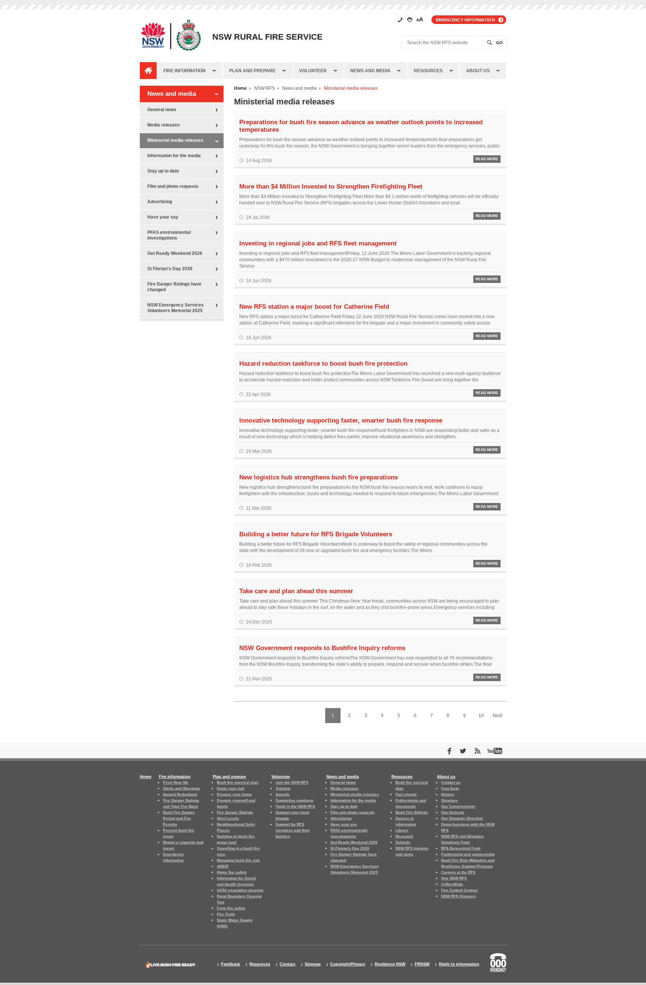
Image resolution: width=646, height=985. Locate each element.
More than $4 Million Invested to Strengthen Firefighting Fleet (330, 186)
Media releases (163, 125)
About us (478, 70)
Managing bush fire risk (238, 860)
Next (497, 715)
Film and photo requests (173, 186)
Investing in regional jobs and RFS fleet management (318, 243)
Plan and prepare (252, 70)
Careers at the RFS (458, 872)
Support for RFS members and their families (293, 830)
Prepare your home (234, 794)
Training (283, 788)
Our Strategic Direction (462, 818)
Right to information (459, 964)
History (447, 794)
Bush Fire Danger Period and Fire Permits (179, 818)
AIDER (222, 866)
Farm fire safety (231, 908)
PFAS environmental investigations (169, 235)
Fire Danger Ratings (235, 812)
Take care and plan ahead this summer (296, 591)
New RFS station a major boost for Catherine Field (314, 306)
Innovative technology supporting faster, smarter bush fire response (340, 420)
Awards (282, 794)
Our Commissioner (458, 806)
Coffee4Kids (452, 884)
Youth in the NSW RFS (295, 806)
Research (404, 836)
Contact (287, 964)
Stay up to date (163, 171)
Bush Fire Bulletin (412, 812)
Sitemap (313, 964)
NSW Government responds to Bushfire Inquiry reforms (322, 647)
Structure (449, 800)
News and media (370, 70)
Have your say (162, 217)
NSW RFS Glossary (458, 896)
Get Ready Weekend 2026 (174, 253)
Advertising (159, 201)
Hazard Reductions (180, 794)
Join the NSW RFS (292, 782)
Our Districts (452, 812)
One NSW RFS (454, 878)
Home (240, 88)
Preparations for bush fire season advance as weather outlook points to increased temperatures (361, 126)
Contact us (451, 782)
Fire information (184, 70)
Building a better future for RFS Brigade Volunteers (315, 534)
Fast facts (450, 788)
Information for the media (174, 155)
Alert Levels (228, 818)
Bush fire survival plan (237, 782)
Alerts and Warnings (181, 788)
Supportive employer (295, 800)
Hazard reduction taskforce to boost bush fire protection (323, 363)
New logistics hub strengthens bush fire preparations (318, 477)
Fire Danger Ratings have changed (174, 286)
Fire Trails (226, 914)
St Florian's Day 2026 (170, 268)
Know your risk (230, 788)
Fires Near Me (175, 782)
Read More (487, 159)
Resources (428, 70)
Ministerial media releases (351, 88)
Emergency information (465, 20)
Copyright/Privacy (347, 964)
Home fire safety (232, 872)
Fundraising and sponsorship (468, 854)
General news (161, 109)
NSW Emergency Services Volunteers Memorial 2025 (175, 307)
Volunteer (313, 70)
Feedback (230, 964)
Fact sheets (406, 794)
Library (402, 830)
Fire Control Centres (459, 890)
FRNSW (422, 964)
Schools (403, 842)
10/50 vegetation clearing (240, 890)
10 (481, 715)
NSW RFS (264, 88)
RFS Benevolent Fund (460, 848)
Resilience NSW (390, 964)
